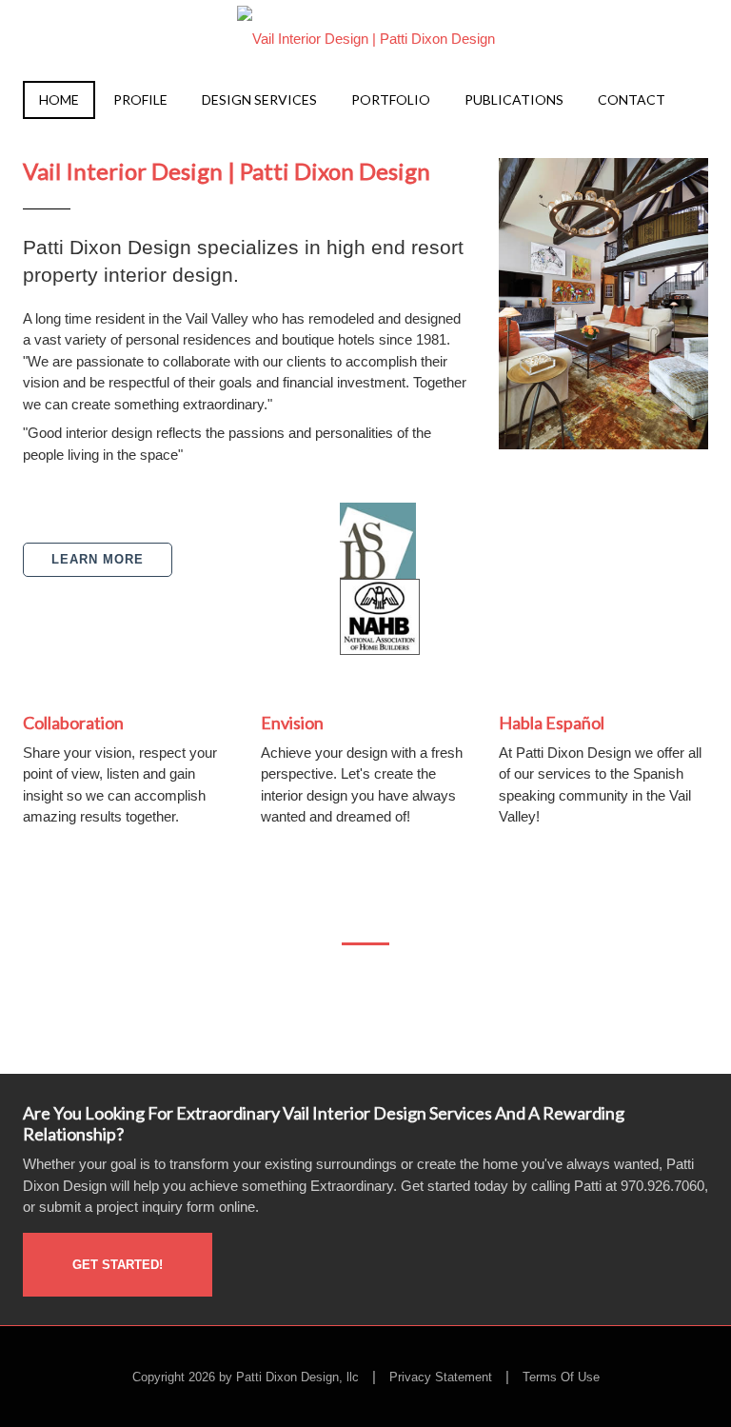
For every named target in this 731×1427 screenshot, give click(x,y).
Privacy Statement (440, 1377)
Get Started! (117, 1264)
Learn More (97, 559)
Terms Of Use (561, 1377)
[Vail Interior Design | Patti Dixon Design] (366, 33)
